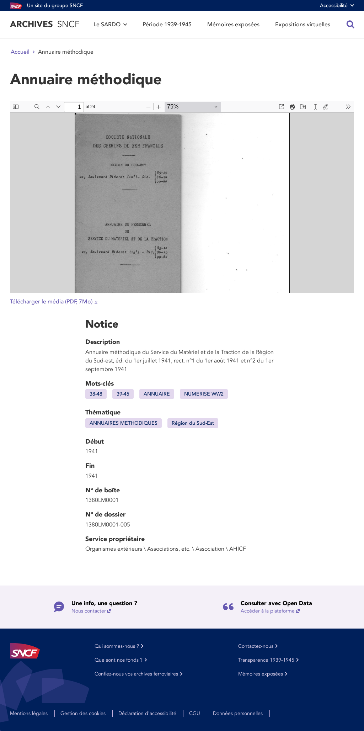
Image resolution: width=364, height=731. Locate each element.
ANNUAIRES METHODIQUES (123, 423)
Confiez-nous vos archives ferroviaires (136, 674)
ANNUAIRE (157, 394)
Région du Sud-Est (193, 423)
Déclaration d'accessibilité (147, 713)
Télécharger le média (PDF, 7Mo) (51, 301)
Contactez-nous (255, 646)
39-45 (123, 394)
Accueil (20, 51)
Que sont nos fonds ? (119, 660)
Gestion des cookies (83, 713)
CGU (194, 713)
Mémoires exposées (233, 24)
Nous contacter (88, 611)
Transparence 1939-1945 (266, 660)
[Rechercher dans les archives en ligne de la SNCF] (350, 24)
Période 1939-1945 (167, 24)
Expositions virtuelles (302, 24)
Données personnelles (238, 713)
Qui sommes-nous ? (117, 646)
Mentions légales (29, 713)
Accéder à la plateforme (268, 611)
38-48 (96, 394)
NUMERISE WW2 (204, 394)
